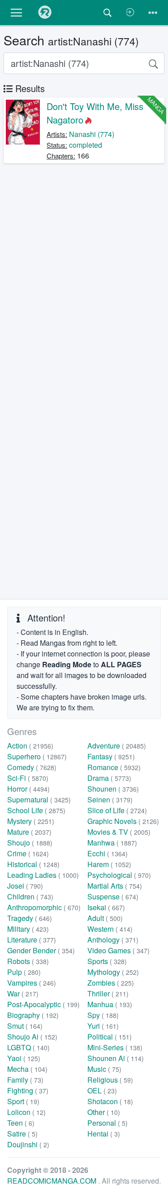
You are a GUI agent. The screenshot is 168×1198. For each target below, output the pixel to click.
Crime (28, 853)
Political (109, 1036)
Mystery (30, 821)
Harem (109, 864)
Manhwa (112, 842)
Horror (28, 789)
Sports (107, 961)
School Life (36, 810)
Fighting (27, 1090)
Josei (25, 886)
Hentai (103, 1133)
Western (110, 929)
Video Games (118, 950)
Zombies (110, 983)
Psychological (119, 875)
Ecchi (107, 853)
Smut (25, 1026)
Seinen (110, 799)
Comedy (31, 767)
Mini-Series (114, 1047)
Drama (109, 778)
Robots (28, 961)
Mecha (27, 1069)
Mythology (113, 972)
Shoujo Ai (32, 1036)
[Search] (153, 63)
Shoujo (29, 842)
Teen (20, 1123)
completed (85, 145)
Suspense (112, 896)
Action (30, 745)
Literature (31, 939)
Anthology (112, 939)
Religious (110, 1080)
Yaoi (23, 1058)
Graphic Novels (123, 821)
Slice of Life (117, 810)
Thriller (108, 993)
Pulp (24, 972)
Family (25, 1080)
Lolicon (26, 1112)
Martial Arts (114, 886)
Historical (33, 864)
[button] (16, 13)
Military (28, 929)
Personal (107, 1123)
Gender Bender (41, 950)
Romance (114, 767)
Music (104, 1069)
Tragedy (29, 918)
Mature (29, 832)
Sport (23, 1101)
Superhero (37, 756)
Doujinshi (28, 1144)
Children (30, 896)
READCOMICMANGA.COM (52, 1181)
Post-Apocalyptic (43, 1004)
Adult (105, 918)
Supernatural (39, 799)
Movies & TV (119, 832)
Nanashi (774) (91, 134)
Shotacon (110, 1101)
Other (103, 1112)
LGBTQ (28, 1047)
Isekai (106, 907)
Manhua (109, 1004)
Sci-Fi (27, 778)
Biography (33, 1015)
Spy (103, 1015)
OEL (102, 1090)
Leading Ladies (43, 875)
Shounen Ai (115, 1058)
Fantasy (111, 756)
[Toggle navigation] (152, 13)
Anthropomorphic (44, 907)
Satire (22, 1133)
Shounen (113, 789)
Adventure (116, 745)
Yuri (103, 1026)
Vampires (31, 983)
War (23, 993)
